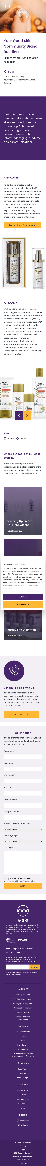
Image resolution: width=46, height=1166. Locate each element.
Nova (23, 1040)
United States (23, 1090)
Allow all (23, 597)
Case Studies (23, 1069)
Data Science (23, 1045)
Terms (23, 1146)
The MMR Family (23, 1032)
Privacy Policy (23, 1160)
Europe (23, 1095)
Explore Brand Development (22, 225)
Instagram (24, 1120)
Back (11, 71)
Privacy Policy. (29, 881)
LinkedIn (11, 438)
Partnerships (23, 1049)
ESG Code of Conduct (23, 1153)
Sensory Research (23, 995)
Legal (23, 1149)
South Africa (23, 1103)
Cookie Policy (23, 1163)
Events (23, 1073)
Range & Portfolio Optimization (23, 1017)
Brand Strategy (23, 1012)
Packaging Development (23, 1003)
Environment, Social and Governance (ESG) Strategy (23, 1055)
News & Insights (23, 1078)
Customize (21, 605)
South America (23, 1099)
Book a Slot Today (21, 714)
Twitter (23, 438)
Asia (23, 1108)
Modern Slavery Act (23, 1142)
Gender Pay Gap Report (23, 1156)
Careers (23, 1036)
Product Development (23, 999)
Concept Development (23, 1008)
